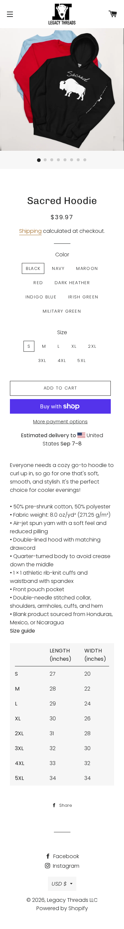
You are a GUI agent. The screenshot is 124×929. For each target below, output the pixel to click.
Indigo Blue (41, 297)
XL (74, 346)
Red (38, 283)
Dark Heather (72, 283)
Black (33, 268)
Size (62, 332)
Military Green (62, 311)
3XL (42, 360)
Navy (58, 268)
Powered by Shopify (62, 908)
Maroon (87, 268)
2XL (92, 346)
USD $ (59, 884)
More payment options (60, 421)
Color (62, 254)
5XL (81, 360)
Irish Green (83, 297)
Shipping (30, 231)
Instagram (65, 866)
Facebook (65, 856)
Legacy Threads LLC (72, 900)
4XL (62, 360)
